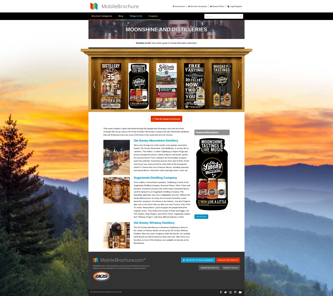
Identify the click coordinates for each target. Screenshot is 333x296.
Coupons (153, 16)
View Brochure (201, 217)
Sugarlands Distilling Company (155, 177)
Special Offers (218, 6)
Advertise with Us (210, 267)
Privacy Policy (230, 267)
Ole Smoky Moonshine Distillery (156, 140)
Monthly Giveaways (199, 6)
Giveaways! (199, 260)
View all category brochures (167, 119)
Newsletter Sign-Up (228, 260)
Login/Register (236, 6)
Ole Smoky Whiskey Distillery (154, 222)
